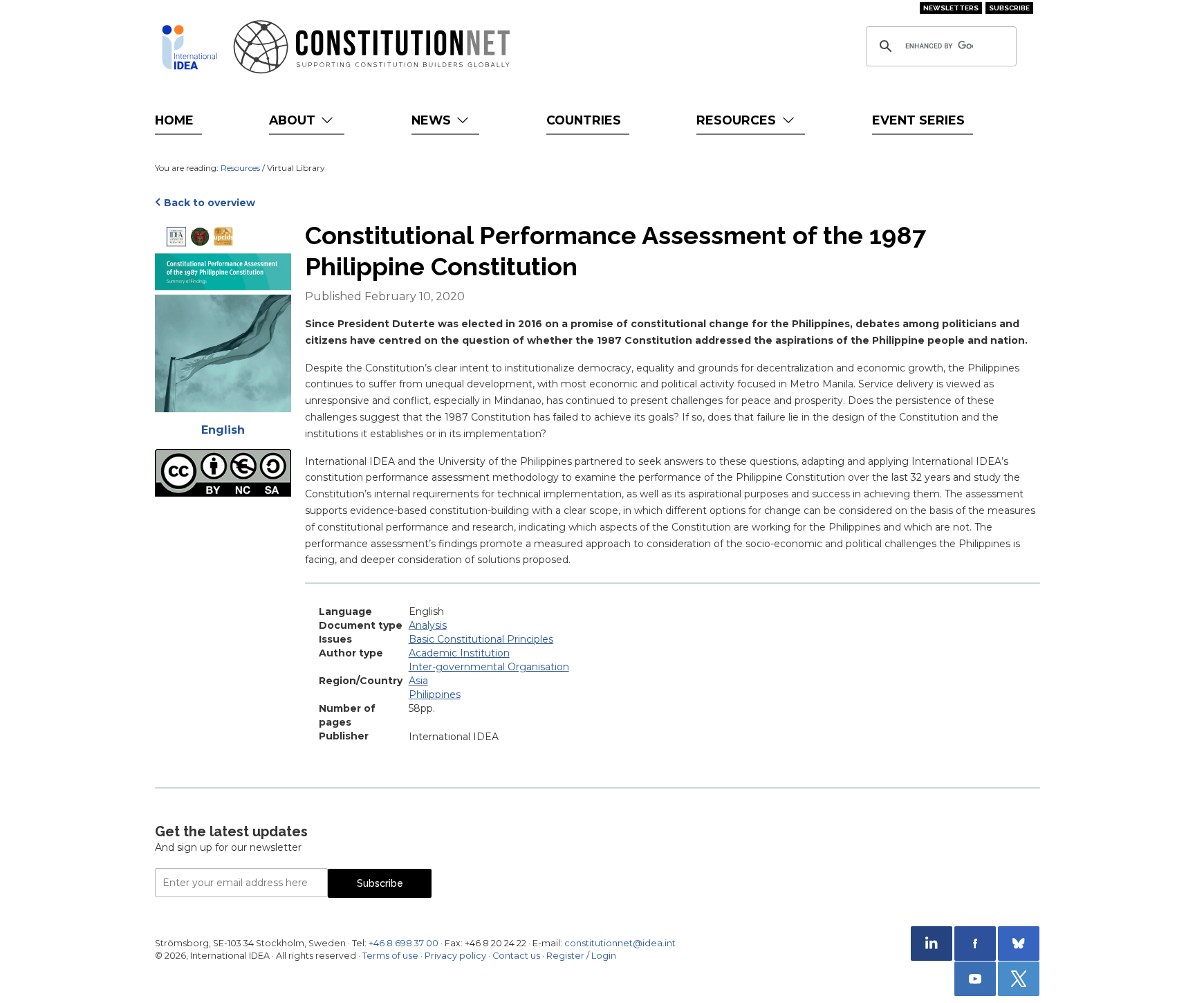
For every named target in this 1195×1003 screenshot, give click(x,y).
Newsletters (951, 8)
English (223, 429)
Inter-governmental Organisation (489, 667)
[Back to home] (189, 47)
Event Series (918, 120)
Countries (583, 120)
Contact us (516, 955)
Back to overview (209, 202)
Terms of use (390, 955)
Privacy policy (455, 955)
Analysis (428, 625)
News (432, 120)
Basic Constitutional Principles (481, 639)
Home (174, 120)
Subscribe (1009, 8)
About (294, 120)
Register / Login (581, 955)
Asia (418, 680)
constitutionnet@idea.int (620, 943)
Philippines (435, 694)
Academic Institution (459, 653)
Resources (737, 120)
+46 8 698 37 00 (403, 943)
